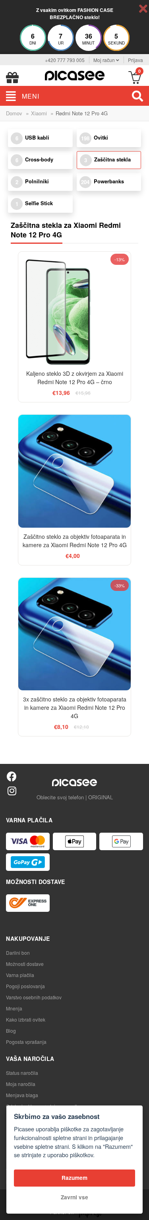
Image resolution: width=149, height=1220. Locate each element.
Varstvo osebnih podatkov (34, 997)
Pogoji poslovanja (25, 986)
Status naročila (22, 1072)
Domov (14, 113)
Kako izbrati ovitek (25, 1019)
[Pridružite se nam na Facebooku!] (12, 776)
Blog (11, 1030)
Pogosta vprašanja (26, 1041)
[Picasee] (74, 74)
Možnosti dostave (25, 963)
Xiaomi (39, 113)
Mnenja (14, 1008)
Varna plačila (20, 974)
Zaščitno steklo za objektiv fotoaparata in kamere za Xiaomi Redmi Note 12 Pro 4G (75, 540)
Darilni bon (18, 952)
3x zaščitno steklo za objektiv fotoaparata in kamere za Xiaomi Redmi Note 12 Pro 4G (74, 707)
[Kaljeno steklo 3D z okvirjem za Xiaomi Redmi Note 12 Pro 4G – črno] (74, 308)
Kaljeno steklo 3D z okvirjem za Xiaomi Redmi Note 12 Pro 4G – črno (74, 377)
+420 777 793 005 (65, 59)
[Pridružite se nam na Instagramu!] (12, 790)
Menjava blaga (22, 1095)
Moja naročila (20, 1083)
